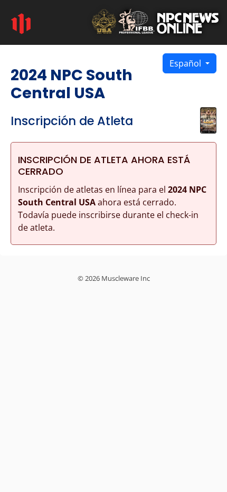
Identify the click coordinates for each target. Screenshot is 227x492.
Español (186, 63)
